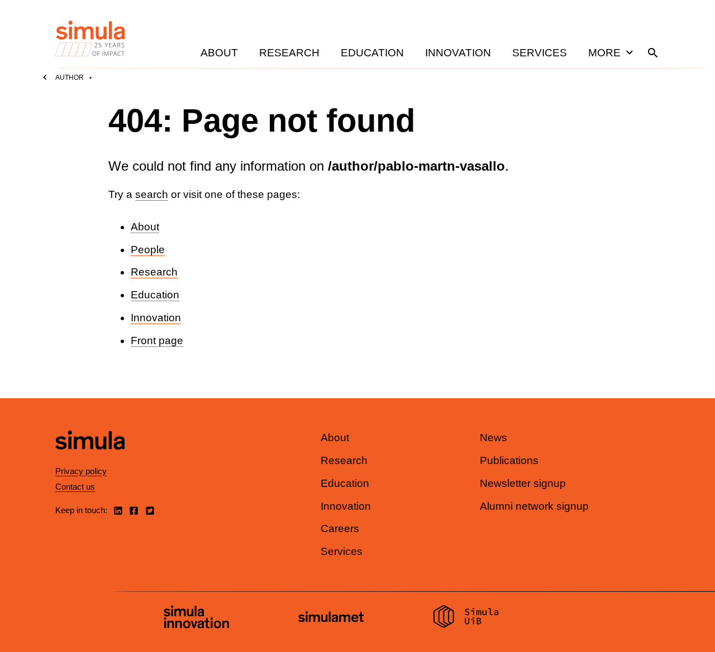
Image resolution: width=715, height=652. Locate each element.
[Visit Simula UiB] (466, 618)
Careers (340, 528)
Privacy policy (81, 471)
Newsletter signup (523, 483)
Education (372, 53)
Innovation (458, 53)
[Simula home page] (90, 459)
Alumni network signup (534, 506)
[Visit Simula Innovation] (196, 618)
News (493, 437)
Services (539, 53)
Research (289, 53)
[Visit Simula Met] (331, 618)
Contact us (75, 486)
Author (69, 77)
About (219, 53)
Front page (157, 340)
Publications (509, 460)
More (604, 53)
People (148, 249)
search (151, 194)
